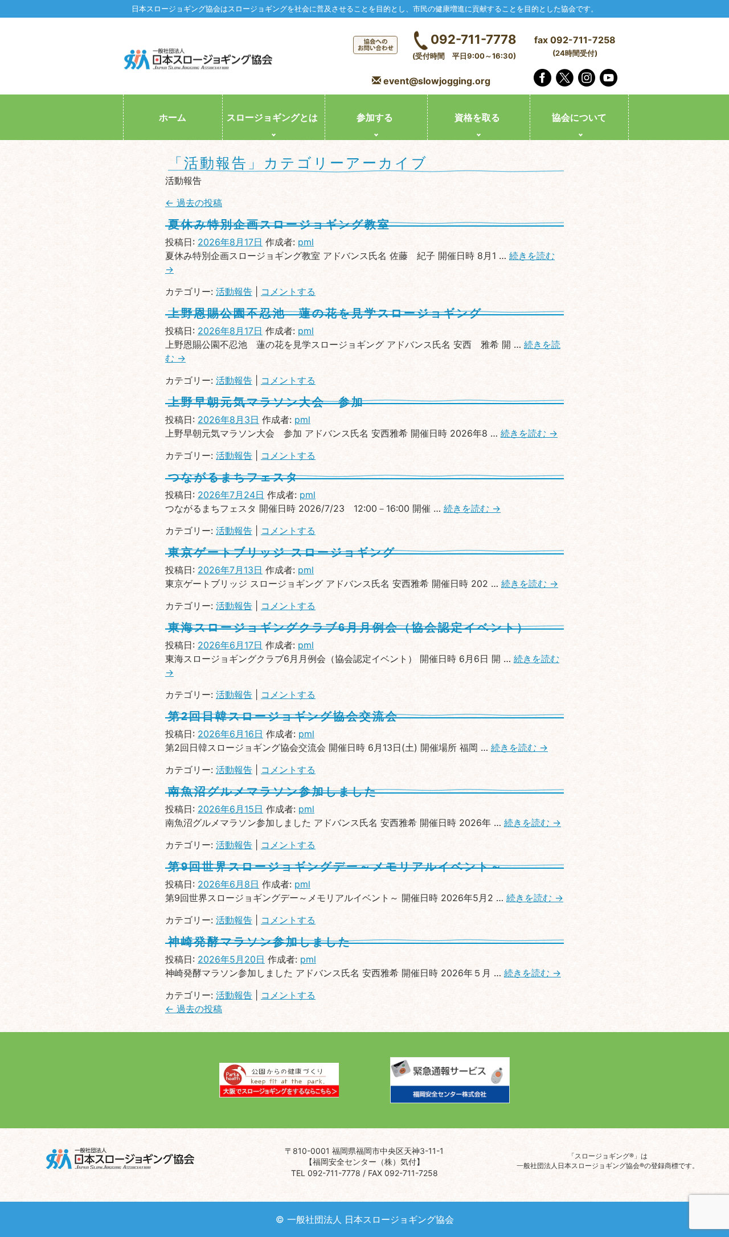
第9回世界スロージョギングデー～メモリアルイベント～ (335, 866)
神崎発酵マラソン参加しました (259, 941)
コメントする (288, 291)
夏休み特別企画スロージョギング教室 (279, 224)
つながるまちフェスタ (233, 477)
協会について (579, 117)
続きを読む (529, 433)
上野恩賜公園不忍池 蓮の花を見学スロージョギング (325, 313)
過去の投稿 (193, 202)
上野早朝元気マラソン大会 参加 (266, 402)
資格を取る (477, 117)
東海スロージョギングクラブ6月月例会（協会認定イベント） (349, 627)
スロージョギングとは (272, 117)
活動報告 (234, 291)
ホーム (172, 117)
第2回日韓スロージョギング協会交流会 (283, 716)
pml (306, 242)
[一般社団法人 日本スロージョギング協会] (199, 60)
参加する (375, 117)
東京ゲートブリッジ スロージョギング (282, 552)
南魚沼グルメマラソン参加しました (273, 791)
